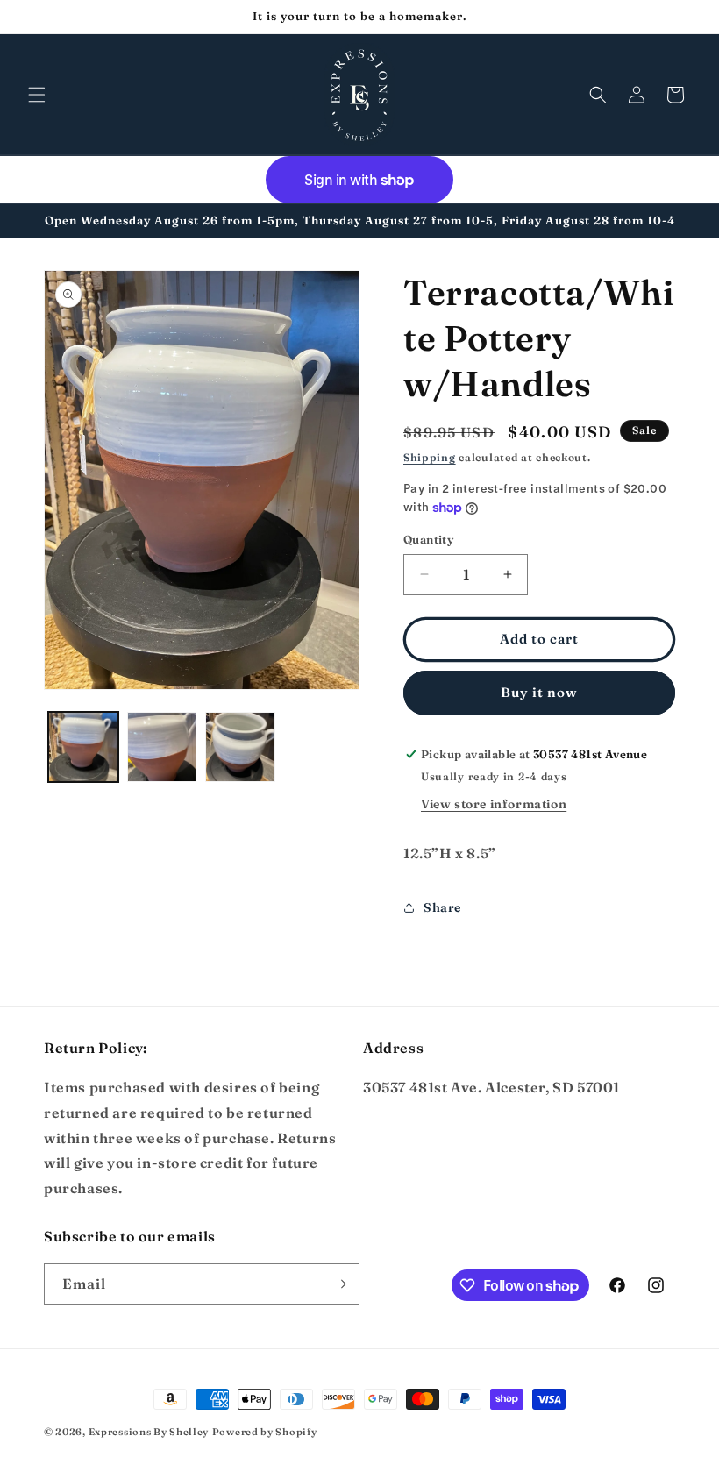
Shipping (429, 457)
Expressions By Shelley (149, 1432)
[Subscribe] (339, 1284)
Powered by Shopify (264, 1432)
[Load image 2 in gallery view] (162, 747)
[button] (37, 94)
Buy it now (539, 692)
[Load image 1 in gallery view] (83, 747)
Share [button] (442, 907)
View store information (493, 804)
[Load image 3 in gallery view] (240, 747)
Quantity (428, 539)
